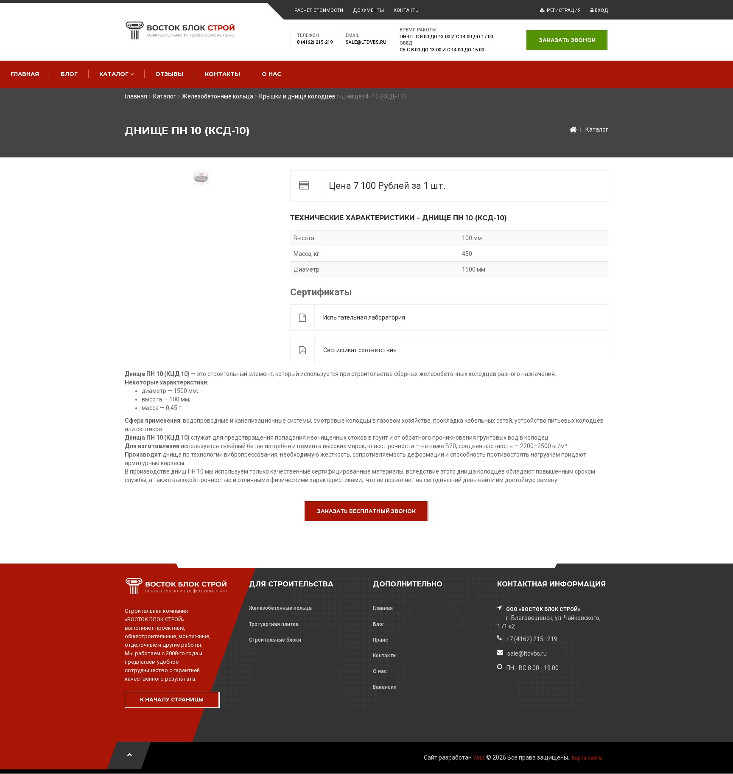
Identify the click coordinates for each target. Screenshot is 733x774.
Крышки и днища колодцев (297, 96)
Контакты (407, 10)
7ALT (479, 758)
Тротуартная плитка (274, 624)
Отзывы (169, 73)
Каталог (114, 73)
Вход (600, 10)
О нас (271, 73)
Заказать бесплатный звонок (366, 511)
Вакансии (385, 687)
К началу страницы (172, 699)
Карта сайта (587, 758)
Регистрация (563, 10)
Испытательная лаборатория (364, 317)
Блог (69, 73)
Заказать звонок (567, 40)
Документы (368, 10)
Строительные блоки (275, 640)
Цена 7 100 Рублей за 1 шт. (387, 185)
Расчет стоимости (318, 10)
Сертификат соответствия (360, 350)
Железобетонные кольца (217, 96)
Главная (25, 73)
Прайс (380, 640)
